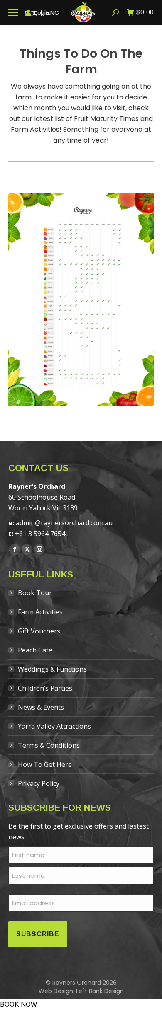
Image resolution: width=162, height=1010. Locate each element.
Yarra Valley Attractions (54, 726)
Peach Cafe (35, 650)
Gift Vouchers (39, 630)
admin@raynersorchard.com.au (64, 522)
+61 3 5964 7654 (40, 533)
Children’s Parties (45, 688)
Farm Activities (40, 611)
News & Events (41, 707)
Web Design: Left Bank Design (81, 991)
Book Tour (35, 592)
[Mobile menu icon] (13, 12)
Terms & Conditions (49, 745)
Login (41, 12)
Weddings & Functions (52, 669)
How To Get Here (45, 764)
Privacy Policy (38, 783)
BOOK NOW (18, 1004)
